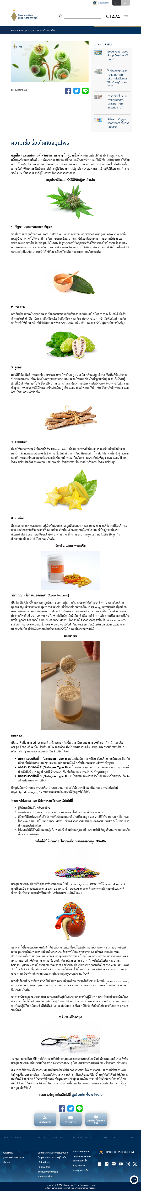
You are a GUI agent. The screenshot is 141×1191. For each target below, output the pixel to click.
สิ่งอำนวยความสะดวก (48, 1172)
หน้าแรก (14, 30)
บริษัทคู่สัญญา (44, 1162)
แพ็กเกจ (6, 1162)
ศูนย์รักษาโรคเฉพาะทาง (13, 1157)
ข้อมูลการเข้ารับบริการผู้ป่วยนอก (53, 1153)
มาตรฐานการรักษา (81, 1170)
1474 (114, 17)
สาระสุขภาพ (25, 30)
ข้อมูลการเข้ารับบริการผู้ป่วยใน (52, 1157)
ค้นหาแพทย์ (8, 1153)
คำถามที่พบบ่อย (45, 1176)
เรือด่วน (119, 1141)
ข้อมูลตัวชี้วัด (79, 1165)
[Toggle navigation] (126, 17)
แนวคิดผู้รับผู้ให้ (80, 1160)
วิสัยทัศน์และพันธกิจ (82, 1156)
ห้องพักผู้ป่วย (44, 1167)
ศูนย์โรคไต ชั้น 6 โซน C (87, 1094)
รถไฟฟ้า (102, 1143)
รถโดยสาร (133, 1141)
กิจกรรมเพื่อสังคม (81, 1151)
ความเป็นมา (78, 1146)
